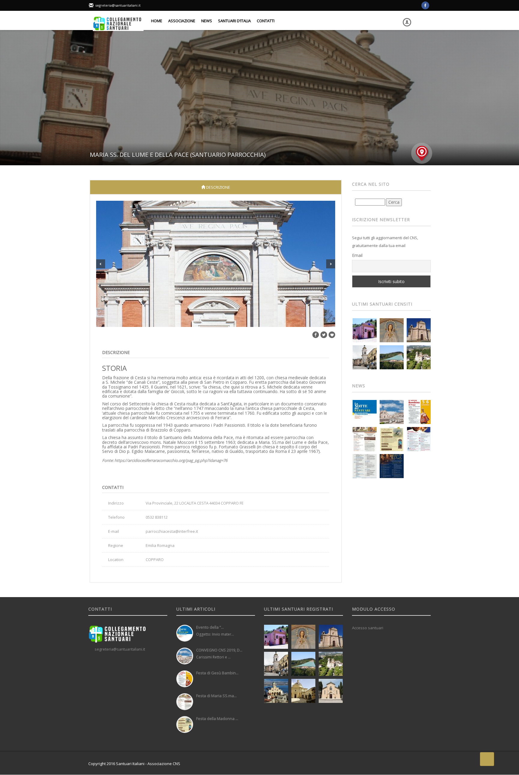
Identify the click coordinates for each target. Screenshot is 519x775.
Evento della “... (210, 627)
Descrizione (217, 187)
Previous (100, 263)
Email (357, 255)
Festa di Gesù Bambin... (217, 673)
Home (156, 20)
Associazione (181, 20)
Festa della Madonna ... (217, 718)
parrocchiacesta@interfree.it (172, 531)
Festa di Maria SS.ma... (216, 695)
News (206, 20)
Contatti (266, 20)
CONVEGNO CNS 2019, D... (219, 650)
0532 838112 (157, 517)
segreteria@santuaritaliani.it (118, 5)
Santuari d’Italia (234, 20)
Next (330, 263)
